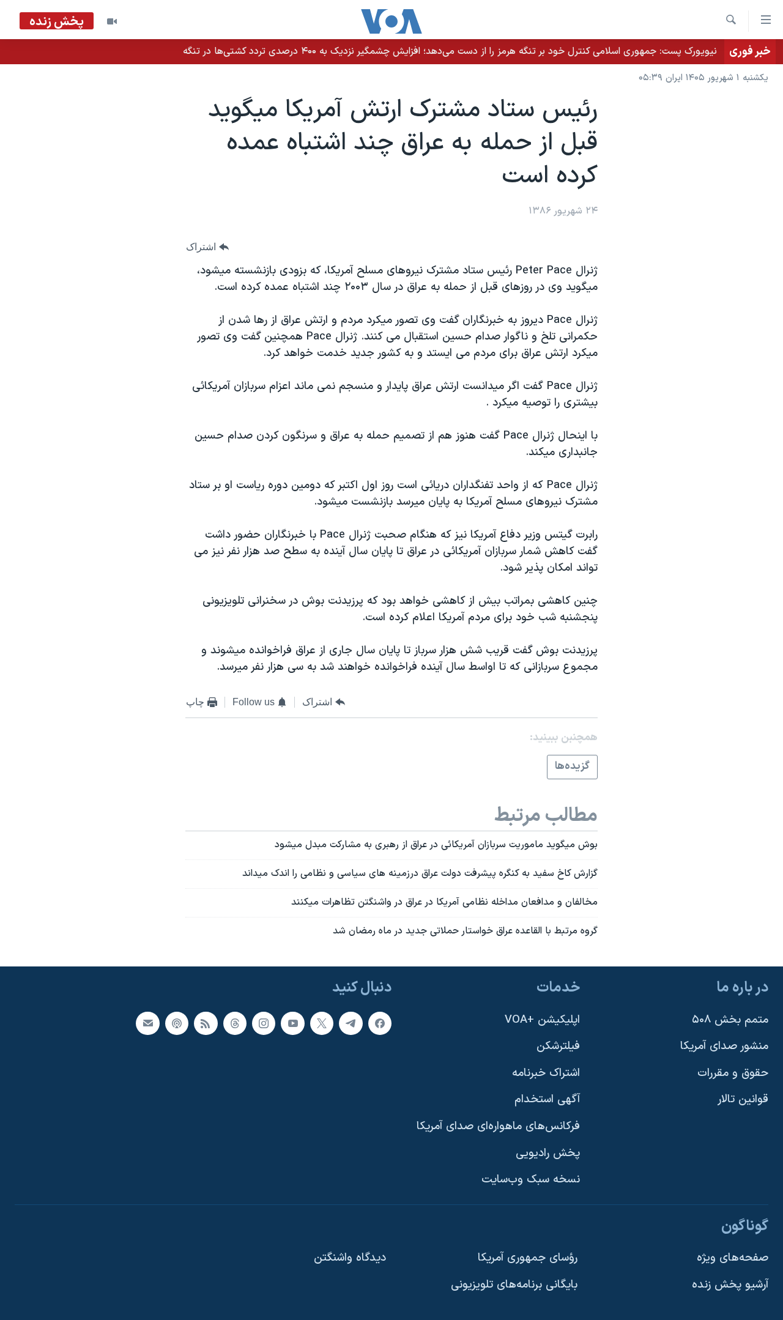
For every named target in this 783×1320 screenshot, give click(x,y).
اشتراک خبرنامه (546, 1073)
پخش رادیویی (548, 1152)
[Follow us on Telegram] (350, 1022)
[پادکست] (176, 1022)
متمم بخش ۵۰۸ (730, 1019)
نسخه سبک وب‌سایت (530, 1179)
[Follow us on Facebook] (380, 1022)
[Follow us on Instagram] (263, 1022)
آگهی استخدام (547, 1099)
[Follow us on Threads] (235, 1022)
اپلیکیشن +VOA (542, 1019)
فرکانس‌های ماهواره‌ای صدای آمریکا (498, 1126)
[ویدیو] (112, 21)
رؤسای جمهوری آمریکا (527, 1258)
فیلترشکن (558, 1046)
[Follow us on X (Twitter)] (321, 1022)
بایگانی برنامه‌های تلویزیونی (514, 1285)
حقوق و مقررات (732, 1073)
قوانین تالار (743, 1099)
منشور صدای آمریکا (724, 1046)
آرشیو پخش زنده (730, 1285)
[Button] (207, 247)
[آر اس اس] (205, 1022)
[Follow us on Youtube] (292, 1022)
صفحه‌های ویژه (732, 1258)
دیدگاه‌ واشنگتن (350, 1258)
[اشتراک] (147, 1022)
